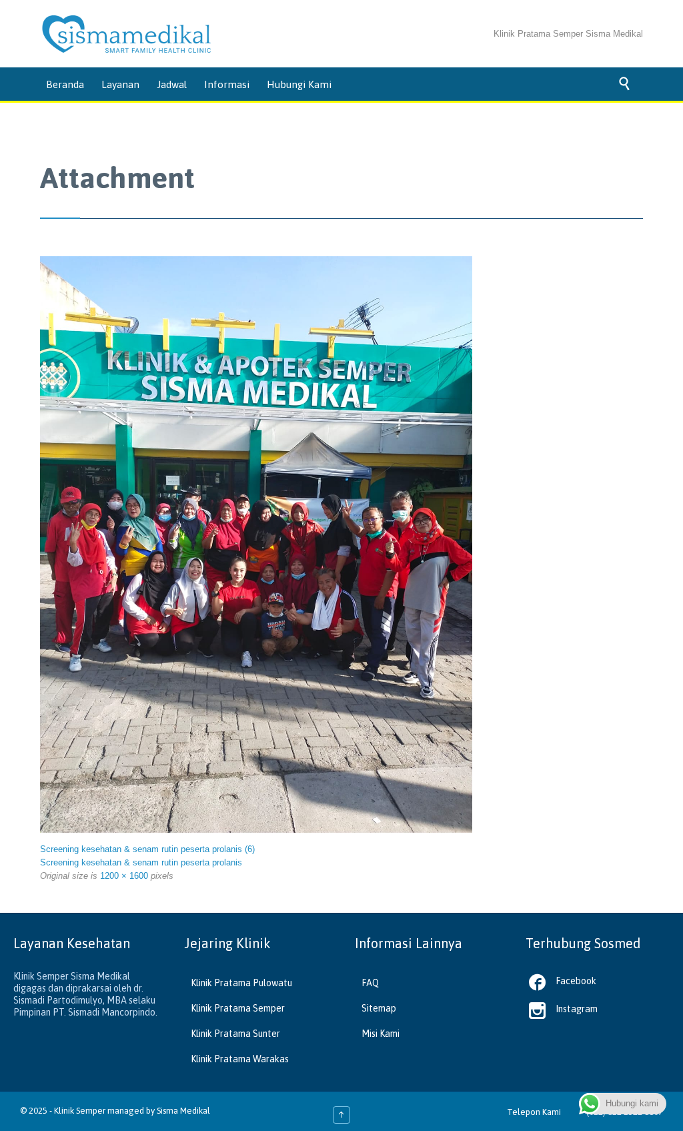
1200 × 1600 (124, 876)
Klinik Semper (79, 1111)
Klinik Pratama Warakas (240, 1059)
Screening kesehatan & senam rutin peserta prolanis (141, 862)
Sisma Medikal (183, 1111)
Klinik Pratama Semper (238, 1008)
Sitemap (379, 1008)
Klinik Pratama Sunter (235, 1033)
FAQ (370, 983)
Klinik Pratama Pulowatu (241, 983)
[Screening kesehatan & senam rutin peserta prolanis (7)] (256, 544)
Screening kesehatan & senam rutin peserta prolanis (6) (147, 849)
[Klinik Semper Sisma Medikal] (126, 34)
